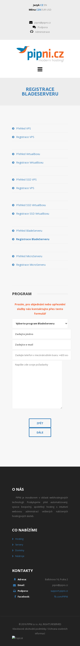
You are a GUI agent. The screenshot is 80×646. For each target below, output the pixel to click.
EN (45, 5)
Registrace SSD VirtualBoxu (32, 213)
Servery (19, 544)
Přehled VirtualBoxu (28, 154)
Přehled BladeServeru (29, 230)
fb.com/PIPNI (61, 596)
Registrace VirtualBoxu (29, 162)
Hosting (19, 538)
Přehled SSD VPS (26, 179)
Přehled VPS (23, 128)
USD (49, 9)
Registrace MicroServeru (31, 264)
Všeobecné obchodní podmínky (29, 628)
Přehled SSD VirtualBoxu (31, 205)
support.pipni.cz (59, 590)
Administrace (42, 32)
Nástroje (19, 556)
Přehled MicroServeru (29, 256)
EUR (43, 9)
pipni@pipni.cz (42, 22)
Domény (19, 550)
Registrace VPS (25, 137)
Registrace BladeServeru (32, 239)
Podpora (43, 27)
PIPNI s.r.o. (32, 624)
